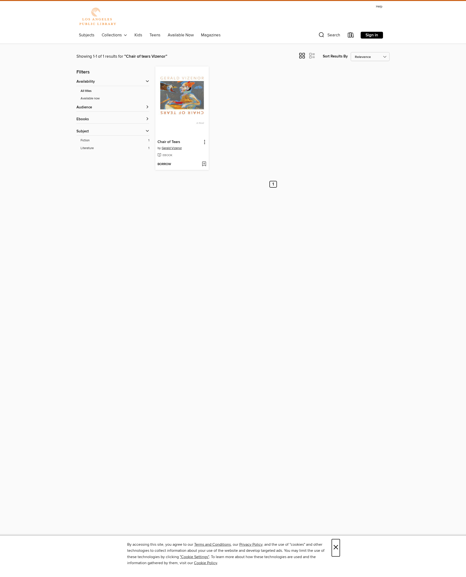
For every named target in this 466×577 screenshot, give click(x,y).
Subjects (86, 35)
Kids (138, 35)
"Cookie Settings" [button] (194, 556)
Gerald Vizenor (172, 148)
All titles (86, 91)
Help (379, 6)
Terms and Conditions (212, 544)
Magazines (211, 35)
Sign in (372, 35)
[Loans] (351, 36)
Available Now (181, 35)
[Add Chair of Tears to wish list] (204, 164)
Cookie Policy (205, 563)
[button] (329, 36)
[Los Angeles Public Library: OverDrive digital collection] (97, 16)
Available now (90, 98)
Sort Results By (335, 56)
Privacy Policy (250, 544)
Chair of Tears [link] (169, 142)
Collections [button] (113, 35)
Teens (155, 35)
